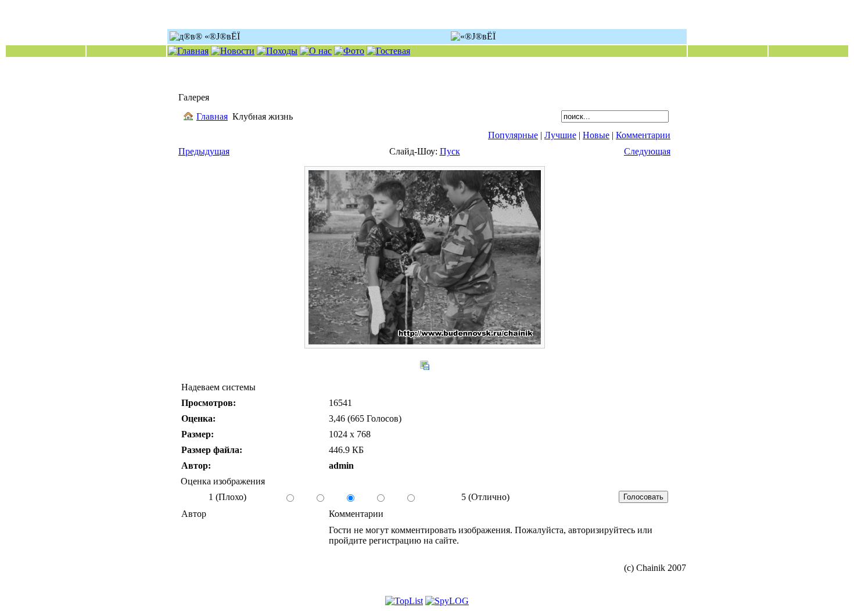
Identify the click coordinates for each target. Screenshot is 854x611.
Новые (596, 135)
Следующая (647, 151)
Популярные (513, 135)
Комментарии (643, 135)
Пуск (450, 151)
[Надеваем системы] (424, 345)
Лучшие (560, 135)
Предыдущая (203, 151)
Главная (212, 116)
